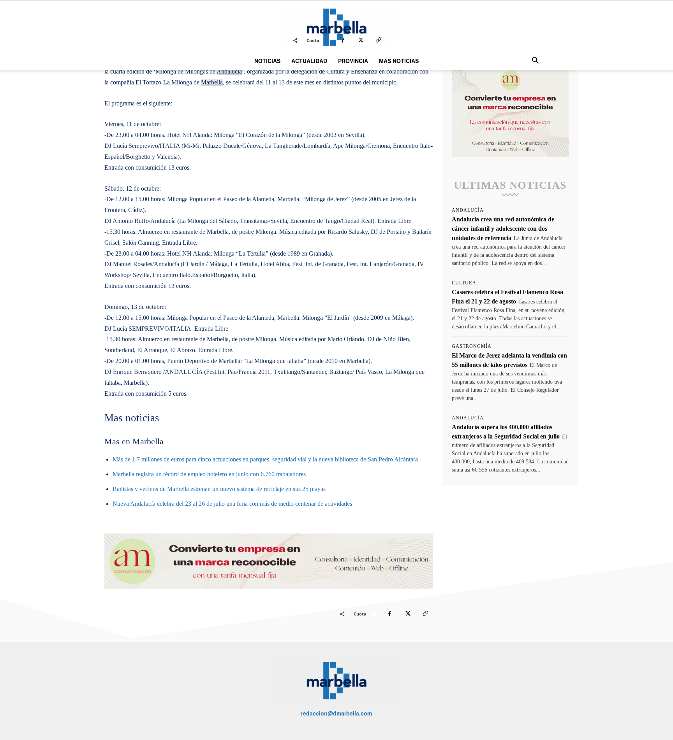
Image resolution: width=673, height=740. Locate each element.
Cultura (464, 283)
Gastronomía (472, 346)
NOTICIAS (267, 61)
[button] (535, 61)
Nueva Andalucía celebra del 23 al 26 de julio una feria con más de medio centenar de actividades (232, 503)
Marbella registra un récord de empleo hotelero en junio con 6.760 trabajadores (209, 474)
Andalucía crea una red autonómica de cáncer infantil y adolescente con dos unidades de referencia (503, 228)
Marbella (212, 82)
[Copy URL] (425, 613)
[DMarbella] (336, 27)
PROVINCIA (353, 61)
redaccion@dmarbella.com (336, 713)
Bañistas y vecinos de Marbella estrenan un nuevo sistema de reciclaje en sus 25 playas (219, 489)
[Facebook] (389, 613)
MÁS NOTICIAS (399, 61)
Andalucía (468, 210)
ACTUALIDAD (309, 61)
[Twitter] (407, 613)
